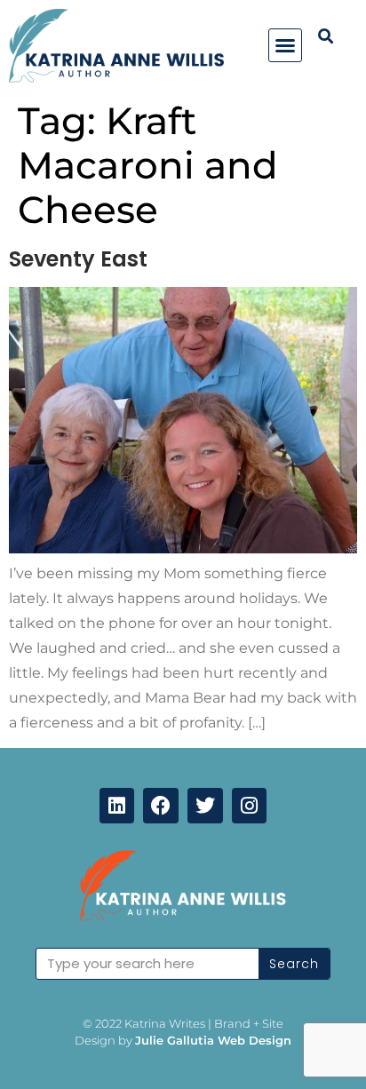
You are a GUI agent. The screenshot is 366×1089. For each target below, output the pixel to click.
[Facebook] (161, 805)
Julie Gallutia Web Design (213, 1040)
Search (294, 964)
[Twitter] (205, 805)
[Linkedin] (117, 805)
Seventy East (78, 259)
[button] (285, 45)
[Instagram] (249, 805)
